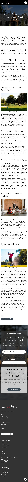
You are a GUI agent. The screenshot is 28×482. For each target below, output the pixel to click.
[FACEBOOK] (2, 434)
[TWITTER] (8, 434)
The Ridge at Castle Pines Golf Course (11, 277)
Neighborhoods (5, 442)
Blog (3, 451)
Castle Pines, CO (7, 49)
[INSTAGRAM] (5, 434)
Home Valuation (5, 445)
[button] (14, 389)
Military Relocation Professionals (16, 43)
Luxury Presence (4, 472)
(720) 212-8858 (4, 416)
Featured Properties (6, 440)
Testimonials (4, 453)
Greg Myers (22, 309)
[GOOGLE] (11, 434)
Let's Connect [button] (4, 447)
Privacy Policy (13, 359)
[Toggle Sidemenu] (25, 2)
